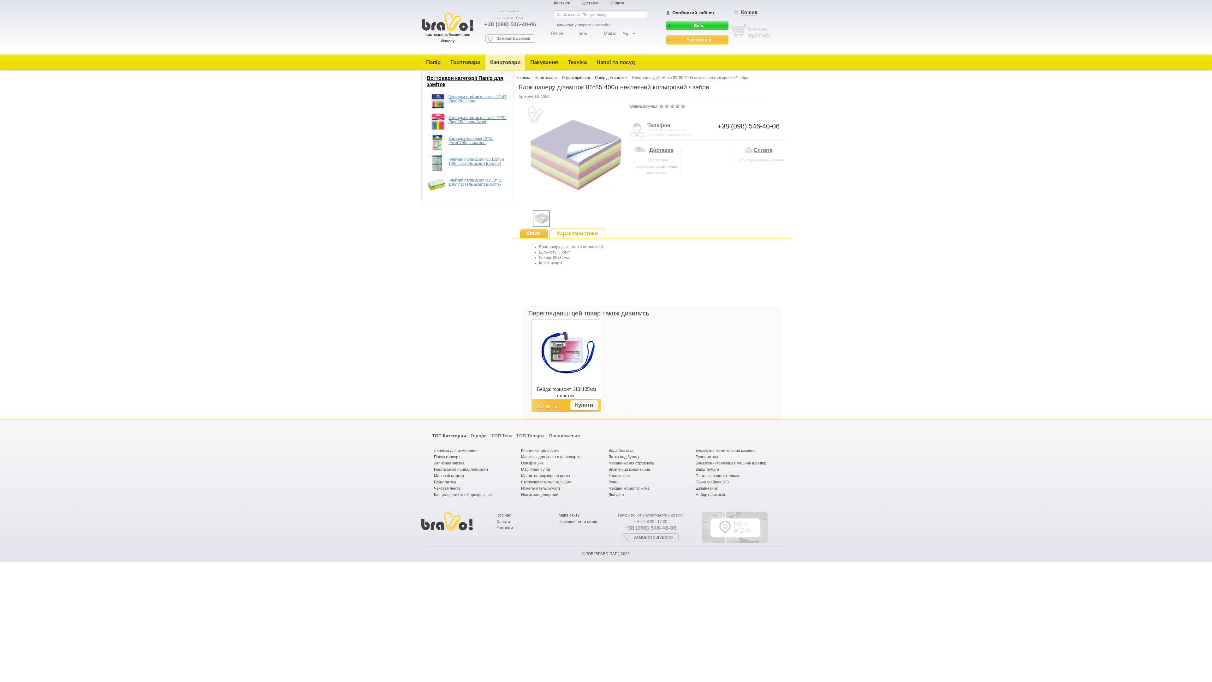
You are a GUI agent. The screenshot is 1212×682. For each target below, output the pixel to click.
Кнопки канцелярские (540, 450)
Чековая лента (447, 488)
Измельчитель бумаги (540, 488)
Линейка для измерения (456, 450)
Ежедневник (706, 488)
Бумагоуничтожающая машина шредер (731, 463)
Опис (533, 233)
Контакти (562, 3)
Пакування (544, 62)
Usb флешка (532, 463)
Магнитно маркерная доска (545, 476)
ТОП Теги (501, 435)
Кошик (749, 12)
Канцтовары (620, 476)
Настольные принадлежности (461, 469)
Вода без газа (621, 450)
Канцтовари (505, 62)
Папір (433, 62)
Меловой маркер (449, 476)
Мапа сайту (569, 515)
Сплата (617, 3)
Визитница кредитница (629, 469)
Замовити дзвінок (513, 38)
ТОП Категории (449, 435)
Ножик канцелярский (539, 495)
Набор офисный (710, 495)
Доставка (590, 3)
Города (479, 435)
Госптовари (465, 62)
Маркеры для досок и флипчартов (551, 457)
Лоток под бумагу (624, 457)
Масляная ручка (535, 469)
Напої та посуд (616, 62)
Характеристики (577, 233)
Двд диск (616, 495)
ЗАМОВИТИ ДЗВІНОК (653, 537)
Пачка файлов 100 (712, 482)
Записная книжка (449, 463)
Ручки (614, 482)
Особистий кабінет (693, 12)
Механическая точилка (629, 488)
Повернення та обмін (578, 521)
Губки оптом (445, 482)
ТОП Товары (530, 435)
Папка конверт (447, 457)
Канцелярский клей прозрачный (463, 495)
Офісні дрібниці (576, 77)
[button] (584, 405)
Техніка (577, 62)
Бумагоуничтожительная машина (726, 450)
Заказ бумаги (707, 469)
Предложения (564, 435)
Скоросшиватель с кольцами (547, 482)
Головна (522, 77)
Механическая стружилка (631, 463)
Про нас (503, 515)
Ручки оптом (707, 457)
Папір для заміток (611, 77)
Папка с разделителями (717, 476)
